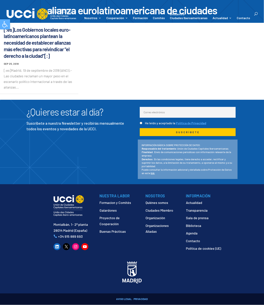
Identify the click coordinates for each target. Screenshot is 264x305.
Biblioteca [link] (193, 225)
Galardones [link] (108, 210)
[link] (5, 24)
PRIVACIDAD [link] (141, 299)
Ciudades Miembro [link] (159, 210)
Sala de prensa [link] (197, 218)
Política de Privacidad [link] (191, 123)
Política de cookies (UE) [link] (203, 248)
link (153, 173)
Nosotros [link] (90, 18)
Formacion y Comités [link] (115, 202)
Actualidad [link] (220, 18)
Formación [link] (140, 18)
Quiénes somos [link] (157, 202)
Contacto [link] (243, 18)
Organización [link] (155, 218)
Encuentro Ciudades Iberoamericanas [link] (189, 16)
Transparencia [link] (197, 210)
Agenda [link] (192, 233)
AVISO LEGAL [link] (124, 299)
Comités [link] (159, 18)
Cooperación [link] (115, 18)
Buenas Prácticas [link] (113, 231)
